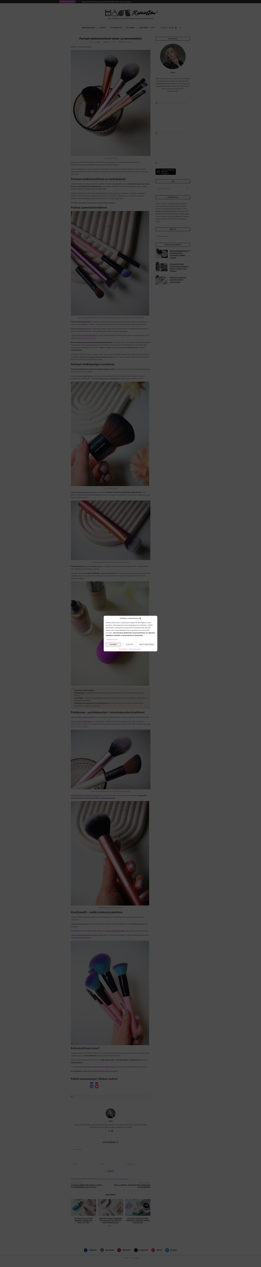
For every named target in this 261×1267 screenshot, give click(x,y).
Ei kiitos (129, 644)
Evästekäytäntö (123, 649)
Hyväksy (113, 644)
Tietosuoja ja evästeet (135, 649)
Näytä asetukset (146, 644)
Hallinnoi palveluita (112, 639)
